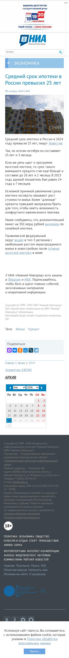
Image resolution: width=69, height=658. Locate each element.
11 (15, 410)
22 (37, 415)
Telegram (14, 279)
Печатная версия (15, 570)
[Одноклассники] (20, 350)
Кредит (33, 329)
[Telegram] (36, 350)
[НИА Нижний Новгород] (32, 45)
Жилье (20, 329)
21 (31, 415)
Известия (55, 143)
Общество (42, 536)
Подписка (23, 565)
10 (9, 410)
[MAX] (9, 350)
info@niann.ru (20, 482)
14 (31, 410)
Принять (34, 651)
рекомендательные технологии (22, 513)
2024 (32, 363)
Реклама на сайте (16, 574)
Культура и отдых (16, 540)
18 (14, 415)
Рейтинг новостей (36, 559)
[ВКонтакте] (14, 350)
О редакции (37, 574)
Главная (9, 363)
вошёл (18, 240)
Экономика (26, 536)
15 (37, 410)
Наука (18, 545)
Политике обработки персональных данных (38, 641)
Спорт (33, 540)
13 (26, 410)
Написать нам (38, 570)
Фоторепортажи (15, 551)
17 (9, 415)
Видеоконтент (26, 555)
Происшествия (48, 540)
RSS (43, 565)
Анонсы (9, 555)
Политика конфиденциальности (22, 517)
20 (26, 415)
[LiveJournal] (31, 350)
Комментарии (13, 559)
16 (43, 410)
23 (43, 415)
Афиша (8, 545)
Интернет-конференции (43, 551)
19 (20, 415)
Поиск (35, 565)
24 (9, 420)
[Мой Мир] (25, 350)
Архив (21, 363)
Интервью (44, 555)
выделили (52, 224)
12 (20, 410)
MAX (27, 279)
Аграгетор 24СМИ (18, 370)
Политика (10, 536)
